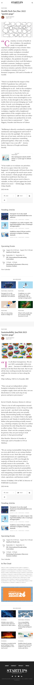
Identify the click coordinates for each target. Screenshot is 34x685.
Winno (24, 582)
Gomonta (25, 570)
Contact (13, 665)
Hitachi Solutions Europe (15, 572)
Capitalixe (25, 567)
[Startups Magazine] (17, 3)
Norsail (22, 575)
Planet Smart (24, 577)
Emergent (3, 570)
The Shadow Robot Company (23, 580)
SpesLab (17, 579)
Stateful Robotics (5, 580)
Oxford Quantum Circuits (7, 577)
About (7, 665)
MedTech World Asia (12, 252)
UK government (6, 582)
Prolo (8, 579)
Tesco (15, 580)
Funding (4, 620)
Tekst (11, 580)
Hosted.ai (24, 572)
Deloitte (27, 569)
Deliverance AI (21, 569)
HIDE (8, 572)
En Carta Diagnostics (11, 570)
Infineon (5, 574)
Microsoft (29, 574)
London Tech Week (18, 574)
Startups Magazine (25, 579)
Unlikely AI (18, 582)
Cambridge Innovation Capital (16, 567)
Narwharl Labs (4, 575)
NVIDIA (27, 575)
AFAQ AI (3, 567)
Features (4, 8)
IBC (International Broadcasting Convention (16, 258)
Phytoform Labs (17, 577)
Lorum (25, 574)
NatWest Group (12, 575)
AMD (7, 567)
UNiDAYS (12, 582)
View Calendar (5, 269)
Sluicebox (12, 579)
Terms (27, 665)
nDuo (18, 575)
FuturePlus (19, 570)
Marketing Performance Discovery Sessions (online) (17, 265)
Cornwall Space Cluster (12, 569)
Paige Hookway (10, 16)
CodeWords (4, 569)
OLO (30, 575)
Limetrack (10, 574)
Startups (10, 291)
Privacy (21, 665)
